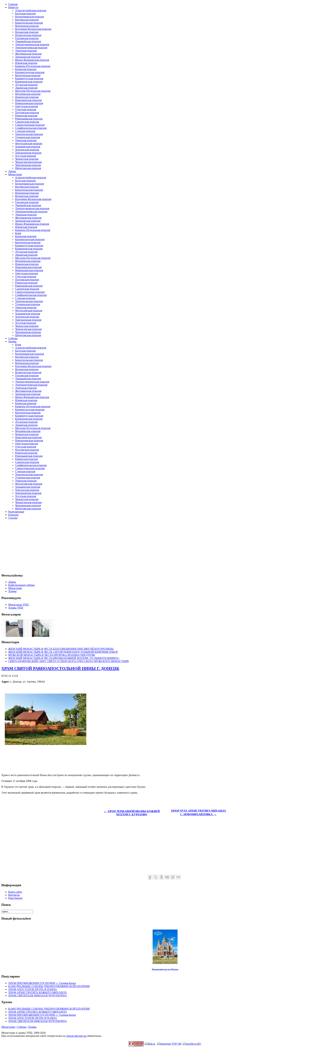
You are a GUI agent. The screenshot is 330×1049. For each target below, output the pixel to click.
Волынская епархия (26, 32)
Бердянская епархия (26, 19)
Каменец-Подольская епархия (32, 66)
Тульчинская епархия (27, 137)
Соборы (21, 1026)
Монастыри (8, 1026)
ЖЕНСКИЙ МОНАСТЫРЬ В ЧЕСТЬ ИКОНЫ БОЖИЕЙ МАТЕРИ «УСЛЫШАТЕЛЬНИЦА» (63, 658)
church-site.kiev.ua (76, 1035)
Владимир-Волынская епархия (33, 29)
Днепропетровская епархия (31, 47)
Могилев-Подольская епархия (32, 90)
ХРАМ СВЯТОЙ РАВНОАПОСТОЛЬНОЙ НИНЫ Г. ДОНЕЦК (60, 668)
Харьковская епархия (27, 146)
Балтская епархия (25, 13)
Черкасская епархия (26, 158)
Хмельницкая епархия (28, 152)
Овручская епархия (26, 106)
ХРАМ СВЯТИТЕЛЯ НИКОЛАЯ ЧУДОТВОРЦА (37, 995)
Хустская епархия (25, 155)
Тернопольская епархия (29, 134)
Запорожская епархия (27, 56)
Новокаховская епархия (29, 103)
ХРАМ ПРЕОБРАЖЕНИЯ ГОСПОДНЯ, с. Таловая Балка (42, 983)
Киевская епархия (25, 69)
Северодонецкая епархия (30, 124)
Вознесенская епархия (28, 35)
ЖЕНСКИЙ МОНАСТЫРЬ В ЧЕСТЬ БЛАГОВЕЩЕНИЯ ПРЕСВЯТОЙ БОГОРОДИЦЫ (60, 648)
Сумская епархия (25, 131)
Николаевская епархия (28, 100)
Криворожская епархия (28, 81)
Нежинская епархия (26, 97)
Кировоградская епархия (29, 72)
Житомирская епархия (28, 53)
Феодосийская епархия (28, 143)
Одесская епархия (25, 109)
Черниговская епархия (28, 162)
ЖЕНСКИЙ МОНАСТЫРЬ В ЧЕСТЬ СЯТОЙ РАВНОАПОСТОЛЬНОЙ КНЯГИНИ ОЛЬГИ (63, 651)
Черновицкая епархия (28, 165)
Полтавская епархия (27, 112)
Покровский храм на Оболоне (165, 969)
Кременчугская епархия (29, 78)
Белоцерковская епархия (29, 16)
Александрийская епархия (30, 10)
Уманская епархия (25, 140)
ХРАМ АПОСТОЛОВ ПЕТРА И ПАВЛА (32, 989)
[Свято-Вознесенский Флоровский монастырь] (14, 635)
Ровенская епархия (26, 115)
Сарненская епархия (27, 121)
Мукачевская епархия (27, 93)
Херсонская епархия (27, 149)
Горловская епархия (26, 38)
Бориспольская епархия (29, 22)
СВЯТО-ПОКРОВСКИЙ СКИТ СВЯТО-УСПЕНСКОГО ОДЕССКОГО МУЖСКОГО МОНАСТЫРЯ (68, 661)
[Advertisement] (104, 546)
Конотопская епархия (27, 75)
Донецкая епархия (26, 50)
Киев (18, 233)
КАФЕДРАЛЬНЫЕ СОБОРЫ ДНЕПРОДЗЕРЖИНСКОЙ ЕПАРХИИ (49, 986)
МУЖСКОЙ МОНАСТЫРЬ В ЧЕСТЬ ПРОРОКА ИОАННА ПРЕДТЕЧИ (51, 654)
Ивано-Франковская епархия (32, 59)
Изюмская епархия (26, 63)
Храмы (32, 1026)
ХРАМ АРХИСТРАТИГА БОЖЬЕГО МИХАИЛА (37, 992)
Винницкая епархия (27, 25)
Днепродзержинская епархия (32, 44)
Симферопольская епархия (31, 128)
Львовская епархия (26, 87)
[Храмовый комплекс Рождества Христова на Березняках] (40, 635)
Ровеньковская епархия (28, 118)
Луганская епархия (26, 84)
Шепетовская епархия (28, 168)
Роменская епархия (26, 459)
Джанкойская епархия (28, 41)
